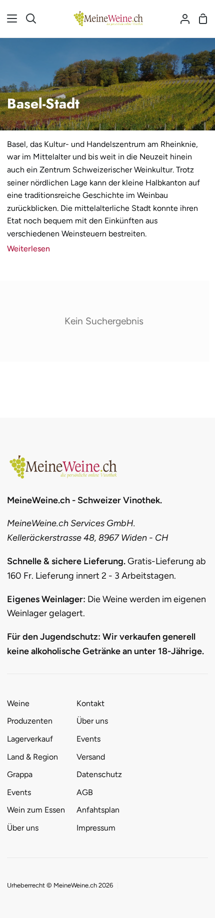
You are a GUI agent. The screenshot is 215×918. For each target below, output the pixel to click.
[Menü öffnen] (9, 18)
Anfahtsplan (98, 810)
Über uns (22, 828)
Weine (18, 703)
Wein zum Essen (36, 810)
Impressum (96, 828)
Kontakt (90, 703)
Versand (90, 757)
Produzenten (29, 721)
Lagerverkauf (30, 739)
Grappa (19, 774)
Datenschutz (99, 774)
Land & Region (32, 757)
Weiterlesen (28, 248)
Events (19, 792)
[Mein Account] (181, 18)
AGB (84, 792)
